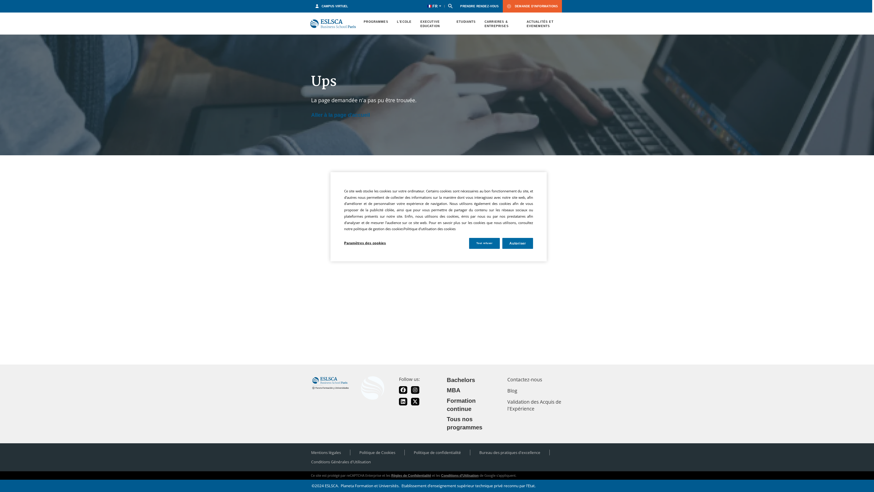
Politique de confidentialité (437, 452)
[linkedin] (403, 401)
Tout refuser (484, 243)
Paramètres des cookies (365, 243)
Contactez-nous (524, 379)
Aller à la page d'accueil (340, 115)
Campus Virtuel (335, 6)
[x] (415, 401)
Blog (512, 390)
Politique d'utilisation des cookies (430, 229)
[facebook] (403, 390)
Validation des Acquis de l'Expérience (534, 405)
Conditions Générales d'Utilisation (341, 461)
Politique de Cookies (377, 452)
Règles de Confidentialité (411, 475)
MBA (453, 390)
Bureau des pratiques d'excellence (509, 452)
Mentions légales (326, 452)
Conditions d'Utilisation (460, 475)
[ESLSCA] (333, 23)
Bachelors (461, 380)
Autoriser (517, 243)
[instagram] (415, 390)
